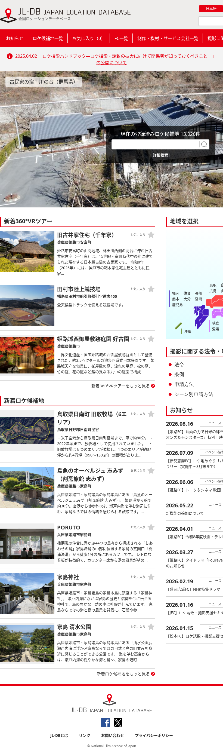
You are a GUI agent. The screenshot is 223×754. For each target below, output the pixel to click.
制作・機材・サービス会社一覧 (167, 38)
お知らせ (14, 38)
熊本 (175, 298)
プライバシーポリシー (154, 735)
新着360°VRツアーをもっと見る (120, 385)
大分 (187, 298)
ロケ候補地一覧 (48, 38)
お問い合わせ (112, 735)
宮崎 (198, 298)
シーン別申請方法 (193, 394)
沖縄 (187, 331)
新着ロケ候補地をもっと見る (123, 673)
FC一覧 (121, 38)
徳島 (215, 323)
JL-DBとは (59, 735)
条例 (179, 374)
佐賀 (187, 293)
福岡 (175, 293)
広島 (212, 290)
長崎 (198, 293)
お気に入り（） (88, 38)
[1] (203, 144)
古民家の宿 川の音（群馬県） (44, 81)
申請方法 (184, 384)
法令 (179, 364)
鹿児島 (177, 304)
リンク (84, 735)
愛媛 (215, 328)
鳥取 (212, 285)
